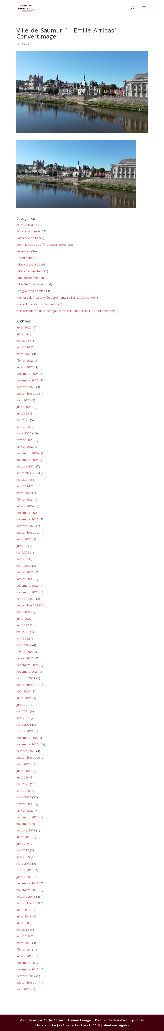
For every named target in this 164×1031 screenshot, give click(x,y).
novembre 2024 (27, 460)
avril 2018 (23, 936)
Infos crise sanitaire (29, 271)
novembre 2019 (27, 824)
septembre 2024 (28, 473)
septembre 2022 (28, 605)
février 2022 (25, 652)
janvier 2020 (25, 810)
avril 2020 (23, 791)
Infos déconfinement (30, 278)
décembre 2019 (27, 817)
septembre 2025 (28, 393)
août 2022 (23, 612)
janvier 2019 (25, 877)
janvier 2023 (25, 579)
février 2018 (25, 949)
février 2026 (25, 360)
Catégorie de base (29, 238)
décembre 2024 (27, 453)
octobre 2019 (25, 830)
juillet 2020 (24, 771)
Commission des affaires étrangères (41, 244)
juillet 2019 (24, 837)
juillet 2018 (24, 916)
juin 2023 (22, 546)
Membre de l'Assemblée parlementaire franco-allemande (55, 297)
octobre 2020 (25, 751)
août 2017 (23, 989)
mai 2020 (22, 784)
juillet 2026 (24, 327)
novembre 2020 (27, 744)
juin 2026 (22, 334)
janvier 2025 (25, 446)
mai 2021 (22, 711)
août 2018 (23, 910)
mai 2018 (22, 930)
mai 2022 (22, 632)
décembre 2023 (27, 513)
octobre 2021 (25, 678)
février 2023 (25, 572)
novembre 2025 (27, 380)
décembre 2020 (27, 738)
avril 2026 (23, 347)
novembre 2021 (27, 671)
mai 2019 (22, 850)
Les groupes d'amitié (30, 291)
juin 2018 (22, 923)
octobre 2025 (25, 387)
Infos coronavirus (28, 264)
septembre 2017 (28, 982)
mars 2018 (23, 943)
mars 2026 (23, 354)
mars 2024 (23, 493)
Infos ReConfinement (31, 284)
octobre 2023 (25, 526)
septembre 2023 (28, 532)
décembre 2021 (27, 665)
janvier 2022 (25, 658)
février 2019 (25, 870)
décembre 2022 (27, 585)
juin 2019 (22, 843)
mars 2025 (23, 433)
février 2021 (25, 731)
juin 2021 (22, 705)
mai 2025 (22, 420)
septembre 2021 (28, 685)
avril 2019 (23, 857)
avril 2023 (23, 559)
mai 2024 (22, 479)
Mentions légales (116, 1025)
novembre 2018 (27, 890)
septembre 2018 (28, 903)
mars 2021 (23, 724)
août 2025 (23, 400)
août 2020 (23, 764)
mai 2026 (22, 341)
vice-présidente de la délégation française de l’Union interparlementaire (65, 311)
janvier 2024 (25, 506)
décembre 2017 (27, 963)
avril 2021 (23, 718)
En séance (23, 251)
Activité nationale (28, 231)
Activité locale (25, 225)
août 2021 (23, 691)
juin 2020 (22, 777)
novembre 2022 (27, 592)
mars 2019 (23, 863)
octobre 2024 (25, 466)
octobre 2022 (25, 599)
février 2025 (25, 440)
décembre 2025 (27, 374)
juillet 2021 (24, 698)
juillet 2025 (24, 407)
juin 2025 (22, 413)
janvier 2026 (25, 367)
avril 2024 (23, 486)
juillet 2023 (24, 539)
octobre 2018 (25, 896)
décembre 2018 (27, 883)
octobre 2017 (25, 976)
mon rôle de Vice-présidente (36, 304)
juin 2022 (22, 625)
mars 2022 (23, 645)
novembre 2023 (27, 519)
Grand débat (25, 258)
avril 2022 (23, 638)
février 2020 (25, 804)
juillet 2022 (24, 618)
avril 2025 (23, 427)
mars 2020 (23, 797)
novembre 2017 (27, 969)
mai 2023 (22, 552)
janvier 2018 (25, 956)
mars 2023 (23, 566)
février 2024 (25, 499)
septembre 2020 (28, 757)
